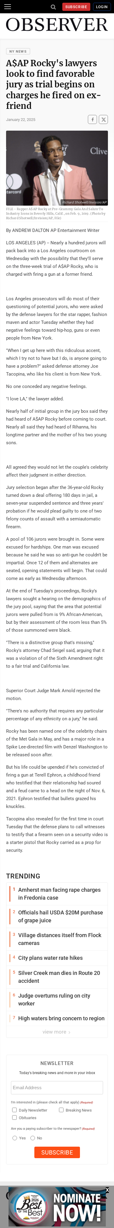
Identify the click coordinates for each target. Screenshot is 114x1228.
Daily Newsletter (33, 1110)
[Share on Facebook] (92, 119)
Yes (21, 1138)
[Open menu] (7, 6)
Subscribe (76, 7)
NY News (18, 52)
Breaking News (79, 1110)
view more (55, 1032)
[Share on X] (103, 119)
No (39, 1138)
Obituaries (27, 1118)
